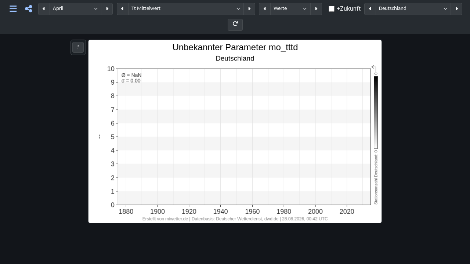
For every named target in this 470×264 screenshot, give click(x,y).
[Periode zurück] (44, 9)
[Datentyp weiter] (316, 9)
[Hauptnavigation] (13, 9)
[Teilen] (28, 9)
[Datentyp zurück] (265, 9)
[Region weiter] (456, 9)
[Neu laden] (235, 25)
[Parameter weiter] (249, 9)
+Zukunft (349, 8)
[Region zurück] (370, 9)
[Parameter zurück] (123, 9)
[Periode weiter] (107, 9)
